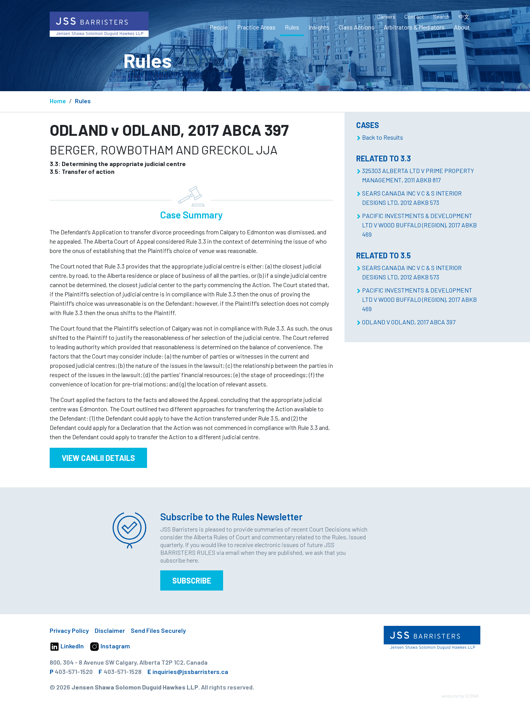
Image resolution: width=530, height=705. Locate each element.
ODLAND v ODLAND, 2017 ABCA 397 (409, 322)
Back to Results (382, 137)
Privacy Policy (69, 630)
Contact (414, 16)
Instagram (114, 646)
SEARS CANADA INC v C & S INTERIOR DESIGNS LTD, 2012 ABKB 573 (412, 197)
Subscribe (191, 580)
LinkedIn (71, 646)
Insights (318, 27)
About (462, 27)
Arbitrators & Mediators (414, 27)
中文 (464, 16)
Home (58, 100)
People (219, 27)
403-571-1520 (74, 671)
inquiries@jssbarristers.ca (190, 671)
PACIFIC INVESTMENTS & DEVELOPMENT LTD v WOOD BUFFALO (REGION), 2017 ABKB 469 (419, 225)
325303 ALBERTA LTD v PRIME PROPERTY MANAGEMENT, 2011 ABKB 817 (418, 175)
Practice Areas (256, 27)
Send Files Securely (158, 630)
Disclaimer (110, 630)
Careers (386, 16)
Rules (292, 27)
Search (441, 16)
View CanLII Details (98, 457)
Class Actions (356, 27)
